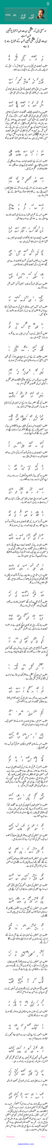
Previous (10, 1137)
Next (43, 1137)
